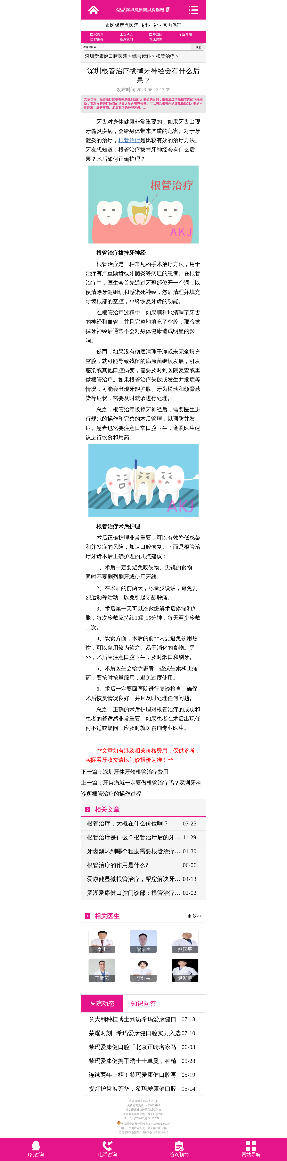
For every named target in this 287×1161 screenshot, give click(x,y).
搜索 (198, 47)
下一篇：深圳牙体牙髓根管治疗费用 (124, 772)
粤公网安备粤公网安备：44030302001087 (145, 1123)
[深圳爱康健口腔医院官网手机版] (143, 9)
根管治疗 (165, 56)
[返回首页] (93, 10)
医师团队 (155, 34)
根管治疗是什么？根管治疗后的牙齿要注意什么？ (134, 837)
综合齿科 (141, 56)
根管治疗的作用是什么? (117, 865)
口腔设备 (96, 39)
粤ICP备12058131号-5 (155, 1132)
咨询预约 (179, 1154)
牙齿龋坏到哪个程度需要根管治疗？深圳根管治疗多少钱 (134, 851)
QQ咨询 (36, 1154)
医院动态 (126, 34)
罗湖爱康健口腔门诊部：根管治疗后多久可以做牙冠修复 (134, 893)
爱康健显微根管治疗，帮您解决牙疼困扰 (134, 879)
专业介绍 (185, 34)
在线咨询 (155, 39)
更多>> (194, 915)
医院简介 (96, 34)
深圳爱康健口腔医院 (106, 56)
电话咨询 (107, 1154)
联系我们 (126, 39)
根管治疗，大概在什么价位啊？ (128, 823)
